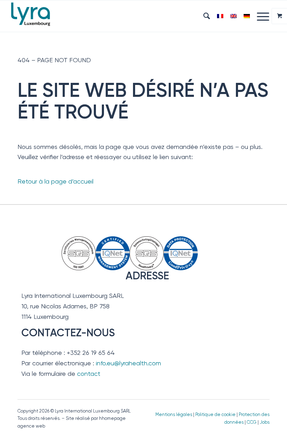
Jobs (265, 422)
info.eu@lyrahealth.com (128, 363)
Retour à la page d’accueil (55, 181)
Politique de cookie (215, 414)
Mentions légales (173, 414)
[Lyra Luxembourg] (39, 16)
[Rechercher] (203, 16)
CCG (252, 422)
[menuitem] (203, 16)
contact (88, 373)
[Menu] (259, 16)
